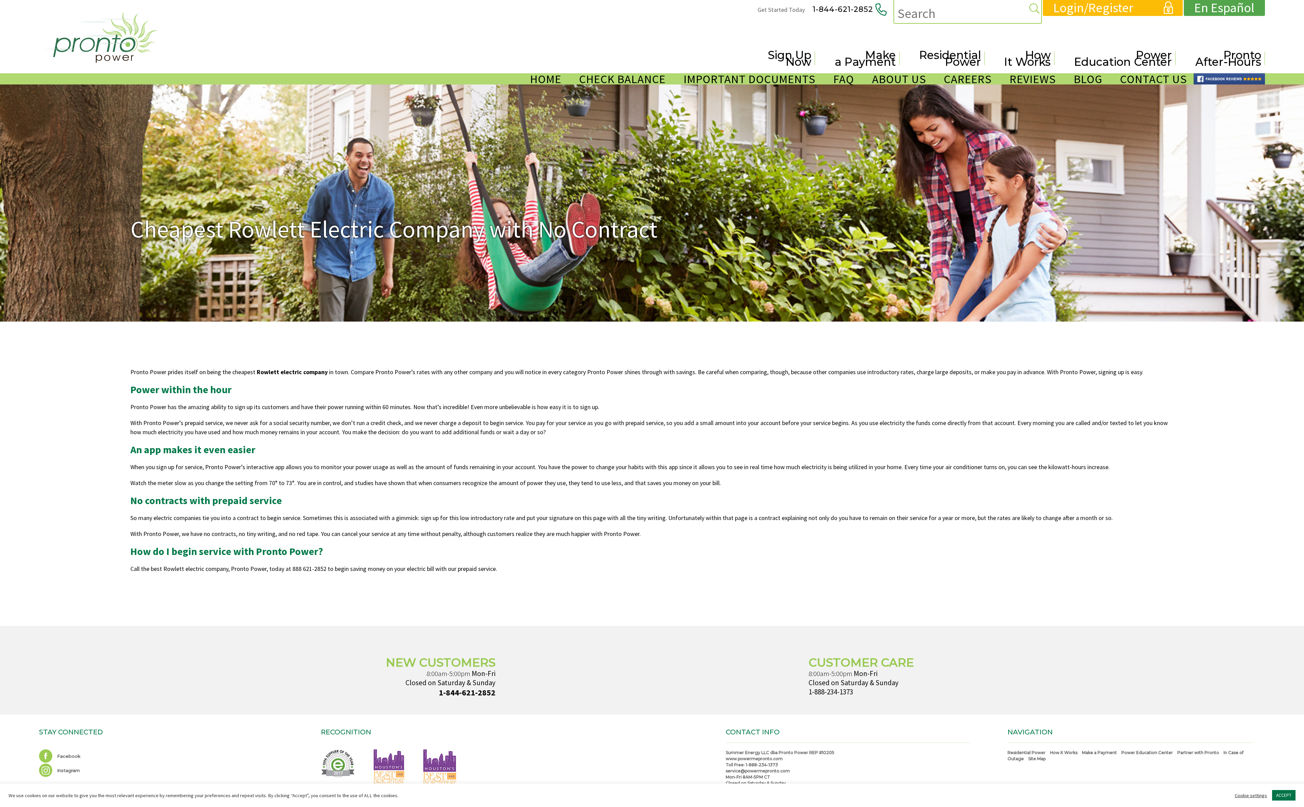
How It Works (1027, 58)
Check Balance (622, 79)
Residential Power (950, 58)
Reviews (1033, 79)
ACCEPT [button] (1283, 795)
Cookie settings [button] (1251, 795)
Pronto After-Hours (1228, 58)
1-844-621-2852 (843, 9)
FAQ (843, 79)
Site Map (1037, 758)
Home (545, 79)
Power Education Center (1123, 58)
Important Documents (749, 79)
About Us (899, 79)
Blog (1088, 79)
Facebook (68, 756)
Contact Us (1153, 79)
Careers (968, 79)
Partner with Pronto (1198, 752)
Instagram (68, 770)
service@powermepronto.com (758, 770)
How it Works (1063, 752)
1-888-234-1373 (831, 691)
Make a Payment (865, 58)
